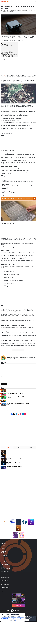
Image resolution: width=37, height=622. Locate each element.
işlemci (4, 75)
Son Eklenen (7, 447)
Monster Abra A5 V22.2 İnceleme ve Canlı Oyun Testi (14, 393)
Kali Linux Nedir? (3, 588)
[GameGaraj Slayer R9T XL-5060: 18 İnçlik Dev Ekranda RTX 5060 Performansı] (3, 401)
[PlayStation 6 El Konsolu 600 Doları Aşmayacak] (3, 467)
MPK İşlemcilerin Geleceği (7, 51)
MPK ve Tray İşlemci (5, 53)
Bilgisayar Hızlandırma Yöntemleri (5, 568)
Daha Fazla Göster (18, 407)
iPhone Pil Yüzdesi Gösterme (5, 565)
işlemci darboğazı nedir (11, 346)
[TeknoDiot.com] (5, 1)
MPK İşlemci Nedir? (5, 44)
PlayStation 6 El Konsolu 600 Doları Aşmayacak (14, 466)
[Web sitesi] (7, 359)
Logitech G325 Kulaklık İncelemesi (11, 389)
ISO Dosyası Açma (3, 567)
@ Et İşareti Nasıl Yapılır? (4, 572)
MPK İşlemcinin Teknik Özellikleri (7, 45)
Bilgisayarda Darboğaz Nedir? (5, 584)
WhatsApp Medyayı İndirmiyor (5, 571)
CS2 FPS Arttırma (3, 551)
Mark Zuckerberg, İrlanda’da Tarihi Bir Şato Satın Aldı (14, 458)
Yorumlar (30, 447)
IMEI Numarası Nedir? (4, 583)
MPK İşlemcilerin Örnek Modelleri (8, 52)
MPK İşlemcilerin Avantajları (7, 46)
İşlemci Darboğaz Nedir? (4, 580)
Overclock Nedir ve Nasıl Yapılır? (5, 587)
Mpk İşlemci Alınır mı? (5, 50)
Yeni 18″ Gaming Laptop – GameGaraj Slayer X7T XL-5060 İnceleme (17, 396)
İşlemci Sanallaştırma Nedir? (5, 577)
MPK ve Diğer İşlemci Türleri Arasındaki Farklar (10, 54)
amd (14, 349)
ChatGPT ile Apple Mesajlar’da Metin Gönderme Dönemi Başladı (16, 454)
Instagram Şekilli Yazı (4, 555)
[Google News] (18, 353)
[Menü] (35, 2)
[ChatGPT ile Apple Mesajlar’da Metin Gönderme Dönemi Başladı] (3, 456)
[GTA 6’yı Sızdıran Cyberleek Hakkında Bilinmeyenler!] (3, 463)
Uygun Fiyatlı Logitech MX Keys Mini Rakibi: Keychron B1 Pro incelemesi (17, 403)
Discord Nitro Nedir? (3, 581)
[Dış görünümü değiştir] (34, 2)
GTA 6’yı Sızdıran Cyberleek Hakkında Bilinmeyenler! (14, 462)
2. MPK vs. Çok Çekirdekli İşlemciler (9, 56)
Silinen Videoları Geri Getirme (5, 564)
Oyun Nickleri (3, 548)
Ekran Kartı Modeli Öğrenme (5, 561)
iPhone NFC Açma (3, 545)
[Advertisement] (18, 67)
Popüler (19, 447)
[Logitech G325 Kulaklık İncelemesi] (3, 390)
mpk (23, 349)
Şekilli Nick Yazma (3, 552)
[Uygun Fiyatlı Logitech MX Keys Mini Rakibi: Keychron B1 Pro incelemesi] (3, 404)
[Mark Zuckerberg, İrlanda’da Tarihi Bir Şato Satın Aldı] (3, 460)
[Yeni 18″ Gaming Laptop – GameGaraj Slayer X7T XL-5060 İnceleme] (3, 397)
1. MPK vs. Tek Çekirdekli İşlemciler (9, 55)
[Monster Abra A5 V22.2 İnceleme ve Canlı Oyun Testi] (3, 394)
